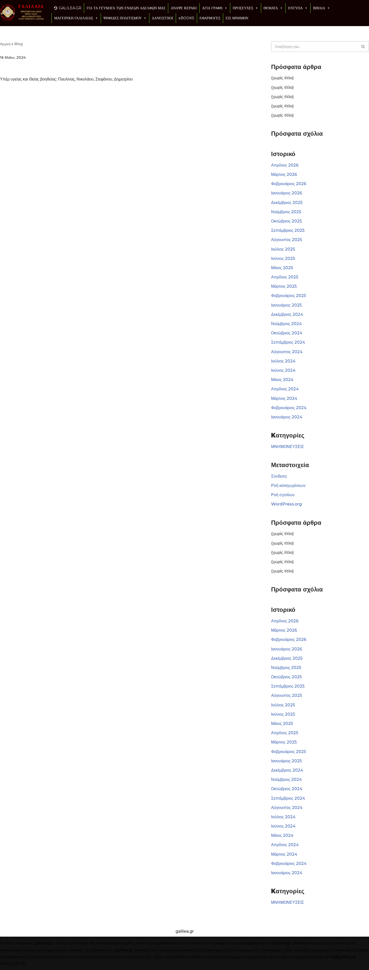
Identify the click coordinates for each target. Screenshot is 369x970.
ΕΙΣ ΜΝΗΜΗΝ (237, 18)
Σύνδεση (279, 476)
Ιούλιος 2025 (283, 249)
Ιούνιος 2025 (283, 258)
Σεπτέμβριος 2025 (287, 230)
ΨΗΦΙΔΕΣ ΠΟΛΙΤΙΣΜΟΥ (122, 18)
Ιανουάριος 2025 (286, 305)
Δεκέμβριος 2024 (287, 314)
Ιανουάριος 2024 (286, 417)
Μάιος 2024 (282, 379)
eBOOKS (186, 18)
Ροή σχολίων (282, 494)
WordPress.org (286, 504)
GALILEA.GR (70, 8)
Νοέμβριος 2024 (286, 323)
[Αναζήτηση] (363, 46)
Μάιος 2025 (282, 267)
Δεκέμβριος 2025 (286, 202)
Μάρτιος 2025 (284, 286)
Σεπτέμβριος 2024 (288, 342)
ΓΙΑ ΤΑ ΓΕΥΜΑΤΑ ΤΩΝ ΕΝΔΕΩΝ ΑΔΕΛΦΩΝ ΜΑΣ (126, 8)
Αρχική (5, 44)
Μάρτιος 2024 (284, 398)
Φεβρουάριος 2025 (288, 295)
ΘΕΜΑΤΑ (271, 8)
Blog (18, 44)
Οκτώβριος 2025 (286, 221)
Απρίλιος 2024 (285, 389)
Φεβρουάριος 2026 (288, 183)
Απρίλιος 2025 (284, 277)
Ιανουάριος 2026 (286, 193)
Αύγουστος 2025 (286, 239)
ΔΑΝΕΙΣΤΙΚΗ (162, 18)
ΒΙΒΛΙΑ (319, 8)
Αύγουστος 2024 (286, 351)
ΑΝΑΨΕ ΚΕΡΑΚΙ (184, 8)
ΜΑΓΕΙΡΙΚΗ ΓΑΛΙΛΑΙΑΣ (73, 18)
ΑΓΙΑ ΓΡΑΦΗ (212, 8)
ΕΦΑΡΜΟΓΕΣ (210, 18)
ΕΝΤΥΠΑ (295, 8)
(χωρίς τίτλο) (282, 78)
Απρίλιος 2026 (284, 165)
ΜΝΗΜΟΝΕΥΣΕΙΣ (287, 446)
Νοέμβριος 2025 (286, 211)
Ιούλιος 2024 (283, 361)
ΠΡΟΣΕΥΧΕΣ (243, 8)
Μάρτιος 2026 (284, 174)
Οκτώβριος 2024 (286, 333)
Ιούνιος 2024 (283, 370)
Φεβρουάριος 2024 (288, 407)
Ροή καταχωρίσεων (288, 485)
